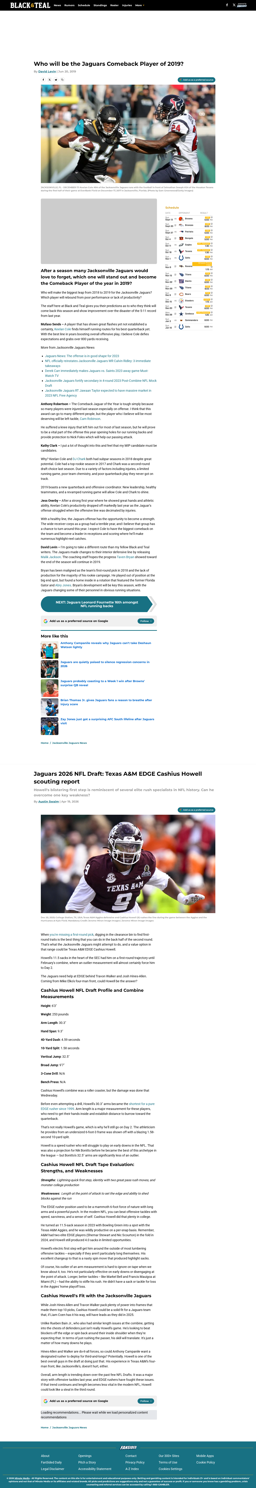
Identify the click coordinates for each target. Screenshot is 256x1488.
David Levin (47, 71)
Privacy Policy (135, 1462)
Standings (100, 5)
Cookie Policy (205, 1462)
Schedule (84, 5)
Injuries (127, 5)
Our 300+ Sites (169, 1456)
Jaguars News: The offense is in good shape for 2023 (82, 356)
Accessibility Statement (94, 1469)
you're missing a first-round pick (72, 934)
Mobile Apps (205, 1456)
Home (45, 743)
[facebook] (227, 5)
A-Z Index (132, 1469)
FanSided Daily (51, 1462)
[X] (234, 5)
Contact (131, 1456)
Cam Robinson (90, 419)
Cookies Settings (170, 1469)
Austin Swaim (48, 801)
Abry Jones (63, 585)
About (45, 1456)
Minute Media (22, 1478)
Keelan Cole (62, 329)
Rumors (69, 5)
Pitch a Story (87, 1462)
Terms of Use (168, 1462)
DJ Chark (79, 459)
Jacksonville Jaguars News (69, 743)
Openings (84, 1456)
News (57, 5)
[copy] (62, 79)
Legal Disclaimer (52, 1469)
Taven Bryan (125, 557)
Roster (114, 5)
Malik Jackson (51, 557)
